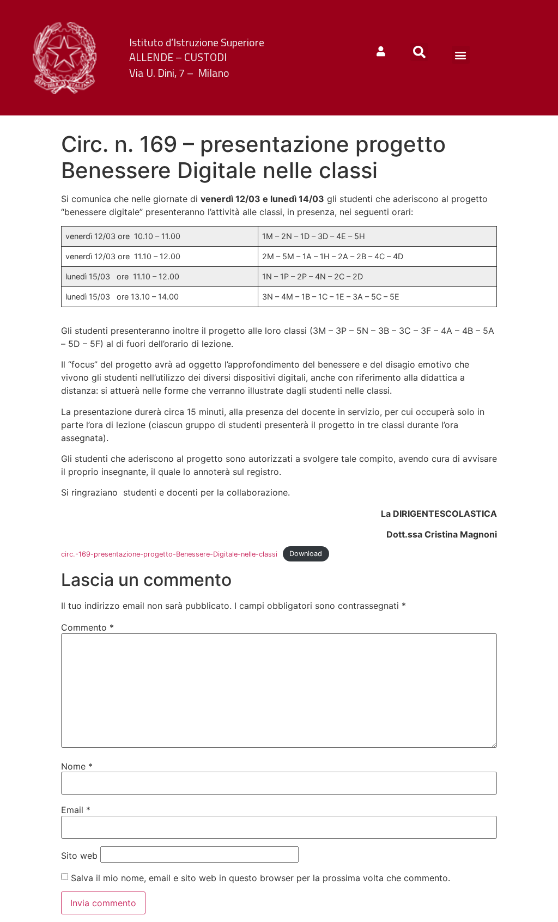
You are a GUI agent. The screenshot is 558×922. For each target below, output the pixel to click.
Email (75, 809)
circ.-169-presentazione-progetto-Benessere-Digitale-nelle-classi (169, 554)
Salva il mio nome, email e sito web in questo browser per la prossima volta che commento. (260, 878)
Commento (87, 627)
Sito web (79, 855)
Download (305, 554)
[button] (419, 52)
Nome (77, 766)
